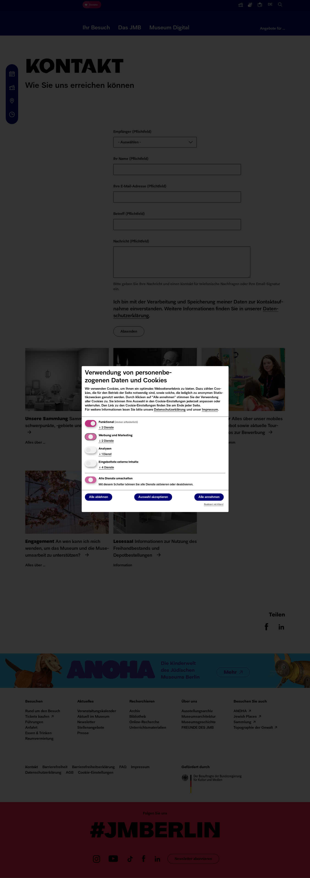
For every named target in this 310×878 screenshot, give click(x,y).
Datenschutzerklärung (170, 409)
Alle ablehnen (98, 497)
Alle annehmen (209, 497)
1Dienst (105, 454)
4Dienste (106, 467)
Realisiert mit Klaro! (213, 504)
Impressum (210, 409)
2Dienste (106, 427)
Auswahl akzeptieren (153, 497)
